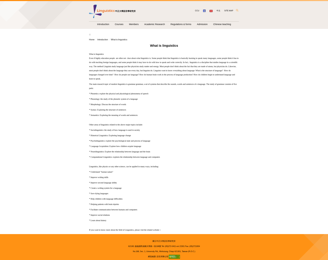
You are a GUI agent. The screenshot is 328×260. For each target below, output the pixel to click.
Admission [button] (202, 24)
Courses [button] (119, 24)
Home (92, 39)
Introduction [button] (103, 24)
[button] (237, 10)
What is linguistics (119, 39)
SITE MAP (228, 10)
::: (90, 34)
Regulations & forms (181, 24)
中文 (218, 10)
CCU (197, 10)
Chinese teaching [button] (222, 24)
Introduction (102, 39)
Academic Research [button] (154, 24)
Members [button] (134, 24)
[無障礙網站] (174, 256)
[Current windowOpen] (204, 10)
